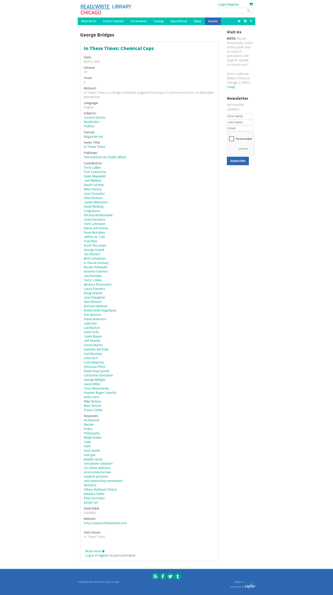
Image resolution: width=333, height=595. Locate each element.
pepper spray (93, 459)
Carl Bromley (93, 354)
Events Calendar (113, 21)
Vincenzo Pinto (94, 367)
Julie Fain (90, 323)
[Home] (106, 9)
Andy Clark (91, 397)
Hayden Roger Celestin (100, 393)
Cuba (87, 442)
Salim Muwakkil (95, 176)
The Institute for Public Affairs (105, 157)
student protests (96, 476)
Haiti (87, 446)
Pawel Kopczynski (96, 371)
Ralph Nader (93, 438)
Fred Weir (90, 241)
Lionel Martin (93, 345)
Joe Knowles (93, 276)
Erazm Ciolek (93, 410)
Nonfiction (91, 122)
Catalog (158, 21)
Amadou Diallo (94, 494)
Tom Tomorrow (95, 172)
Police (88, 429)
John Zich (91, 358)
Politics (89, 126)
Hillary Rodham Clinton (100, 489)
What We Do (88, 21)
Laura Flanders (94, 289)
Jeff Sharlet (92, 341)
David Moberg (93, 207)
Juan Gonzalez (94, 194)
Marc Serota (92, 406)
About (197, 21)
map (231, 87)
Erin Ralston (92, 315)
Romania (90, 485)
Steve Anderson (95, 319)
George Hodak (94, 250)
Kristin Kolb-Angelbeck (100, 310)
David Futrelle (94, 185)
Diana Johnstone (96, 228)
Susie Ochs (91, 332)
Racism (89, 425)
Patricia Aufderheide (98, 215)
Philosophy (92, 433)
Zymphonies (249, 582)
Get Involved (139, 21)
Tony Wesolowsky (96, 388)
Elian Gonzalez (94, 498)
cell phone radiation (98, 463)
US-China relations (97, 468)
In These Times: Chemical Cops (119, 48)
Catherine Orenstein (98, 375)
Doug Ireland (93, 293)
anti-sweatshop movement (103, 481)
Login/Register (228, 4)
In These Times (94, 147)
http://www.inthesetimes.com (105, 523)
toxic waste (92, 451)
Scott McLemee (95, 245)
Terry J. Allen (93, 280)
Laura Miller (92, 384)
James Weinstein (96, 202)
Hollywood (91, 420)
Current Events (94, 118)
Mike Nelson (92, 401)
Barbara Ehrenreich (98, 284)
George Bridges (94, 380)
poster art (91, 502)
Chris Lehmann (94, 224)
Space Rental (178, 21)
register (103, 555)
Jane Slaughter (94, 297)
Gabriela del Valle (96, 349)
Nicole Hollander (96, 267)
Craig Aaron (92, 211)
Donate (212, 21)
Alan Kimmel (92, 302)
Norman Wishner (96, 306)
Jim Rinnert (92, 254)
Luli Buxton (92, 328)
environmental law (97, 472)
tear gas (89, 455)
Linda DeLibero (94, 219)
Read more (95, 551)
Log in (89, 555)
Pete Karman (93, 198)
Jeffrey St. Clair (94, 237)
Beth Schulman (95, 258)
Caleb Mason (93, 336)
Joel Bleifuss (92, 181)
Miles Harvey (93, 189)
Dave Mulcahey (94, 232)
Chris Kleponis (94, 362)
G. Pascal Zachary (96, 263)
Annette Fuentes (96, 271)
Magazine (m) (93, 137)
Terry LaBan (92, 168)
